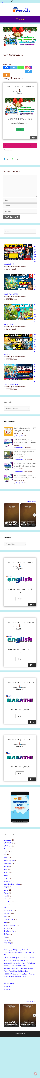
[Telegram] (28, 71)
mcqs (5, 872)
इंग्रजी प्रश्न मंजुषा (9, 931)
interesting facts (9, 861)
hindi (5, 858)
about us (7, 986)
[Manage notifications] (35, 1073)
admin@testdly (19, 436)
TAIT (6, 908)
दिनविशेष (6, 934)
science (6, 899)
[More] (6, 75)
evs (5, 855)
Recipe (6, 893)
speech (6, 905)
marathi (6, 866)
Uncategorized (9, 919)
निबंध (5, 937)
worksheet (7, 928)
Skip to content (5, 2)
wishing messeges (10, 925)
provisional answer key (12, 884)
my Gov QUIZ (9, 875)
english (6, 852)
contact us (7, 989)
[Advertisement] (20, 1057)
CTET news (8, 846)
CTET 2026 (8, 843)
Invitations (7, 864)
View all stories (30, 502)
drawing (7, 849)
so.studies (7, 902)
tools (5, 917)
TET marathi (8, 911)
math (5, 869)
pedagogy (7, 881)
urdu (5, 922)
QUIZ (6, 887)
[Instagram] (28, 67)
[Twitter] (13, 67)
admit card (7, 840)
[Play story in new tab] (20, 807)
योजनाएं (6, 940)
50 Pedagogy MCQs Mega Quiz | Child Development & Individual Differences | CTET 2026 (20, 952)
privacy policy (9, 983)
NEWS (6, 878)
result (6, 896)
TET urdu (7, 914)
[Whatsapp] (20, 67)
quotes (6, 890)
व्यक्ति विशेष (7, 943)
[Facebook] (6, 67)
